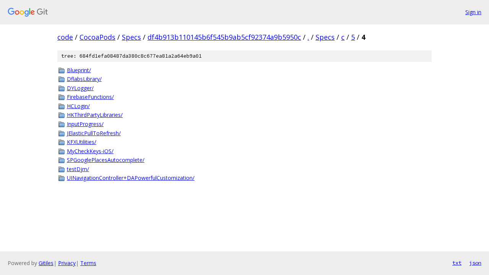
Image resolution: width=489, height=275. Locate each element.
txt (456, 262)
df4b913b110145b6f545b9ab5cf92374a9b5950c (224, 37)
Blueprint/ (79, 70)
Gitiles (46, 263)
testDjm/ (78, 169)
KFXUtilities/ (81, 142)
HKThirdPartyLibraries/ (95, 114)
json (475, 262)
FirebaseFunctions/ (90, 96)
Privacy (67, 263)
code (65, 37)
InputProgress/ (85, 124)
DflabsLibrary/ (84, 78)
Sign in (473, 12)
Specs (131, 37)
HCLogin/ (78, 106)
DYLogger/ (80, 88)
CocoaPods (97, 37)
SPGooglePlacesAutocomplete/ (105, 159)
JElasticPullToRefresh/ (94, 133)
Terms (88, 263)
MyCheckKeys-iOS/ (90, 151)
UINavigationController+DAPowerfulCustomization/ (130, 177)
